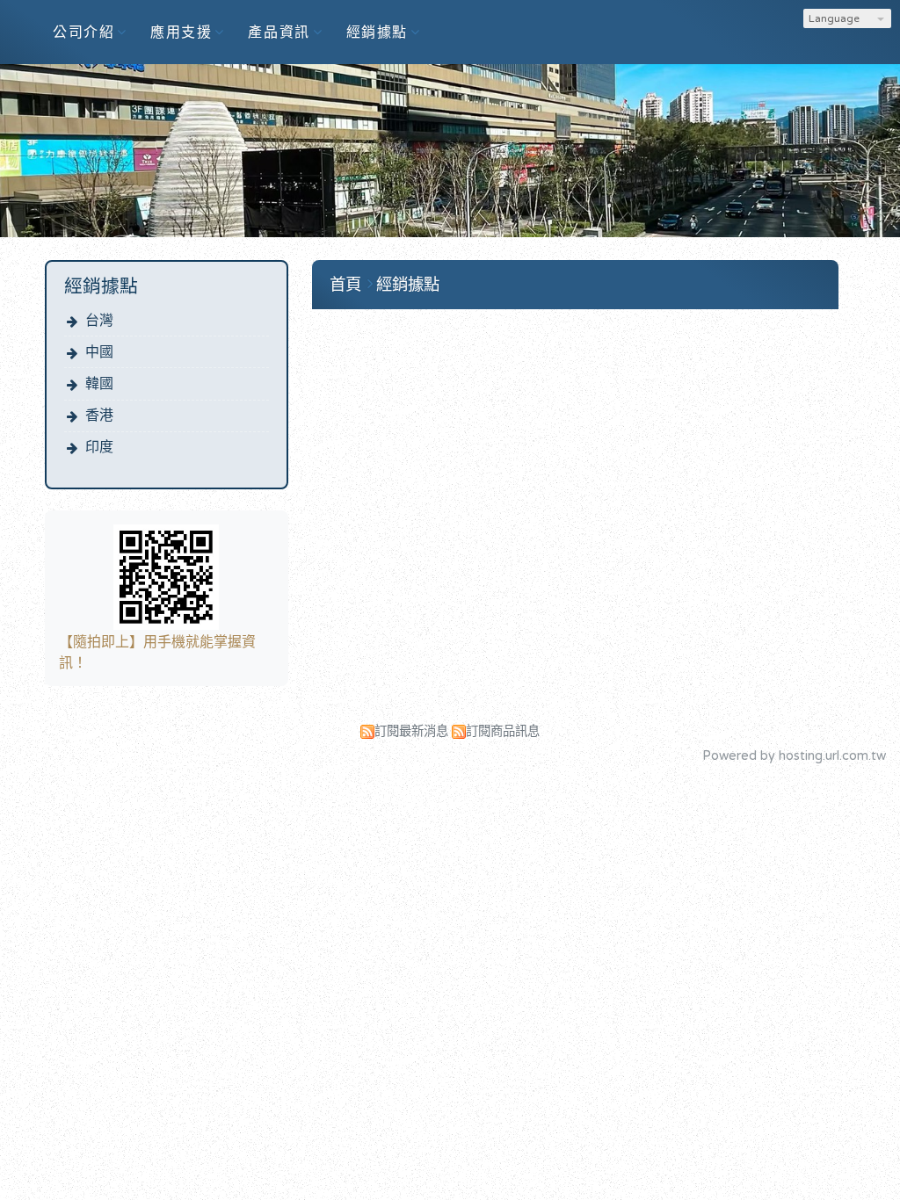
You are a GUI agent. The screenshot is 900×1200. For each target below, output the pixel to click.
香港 (99, 415)
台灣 (99, 320)
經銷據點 (407, 284)
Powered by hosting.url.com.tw (794, 755)
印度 (99, 447)
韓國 (99, 384)
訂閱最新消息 (411, 731)
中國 (99, 352)
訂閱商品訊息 (503, 731)
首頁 (345, 284)
